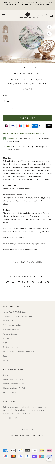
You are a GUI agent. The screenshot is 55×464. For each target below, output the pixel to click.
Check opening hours (16, 141)
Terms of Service (10, 334)
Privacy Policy (9, 338)
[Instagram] (10, 417)
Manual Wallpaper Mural (13, 383)
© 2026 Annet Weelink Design (27, 435)
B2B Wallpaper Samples (13, 347)
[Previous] (19, 67)
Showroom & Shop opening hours (17, 316)
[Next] (35, 67)
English (26, 430)
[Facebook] (4, 417)
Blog (5, 343)
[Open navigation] (3, 15)
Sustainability (8, 375)
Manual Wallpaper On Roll (14, 388)
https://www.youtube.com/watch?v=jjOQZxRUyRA (24, 243)
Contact (6, 360)
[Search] (47, 15)
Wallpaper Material (11, 392)
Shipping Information (12, 325)
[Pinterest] (16, 417)
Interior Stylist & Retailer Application (18, 351)
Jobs (5, 356)
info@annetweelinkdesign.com (25, 146)
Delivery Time (8, 321)
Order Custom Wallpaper (13, 379)
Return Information (11, 329)
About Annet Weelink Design (15, 312)
